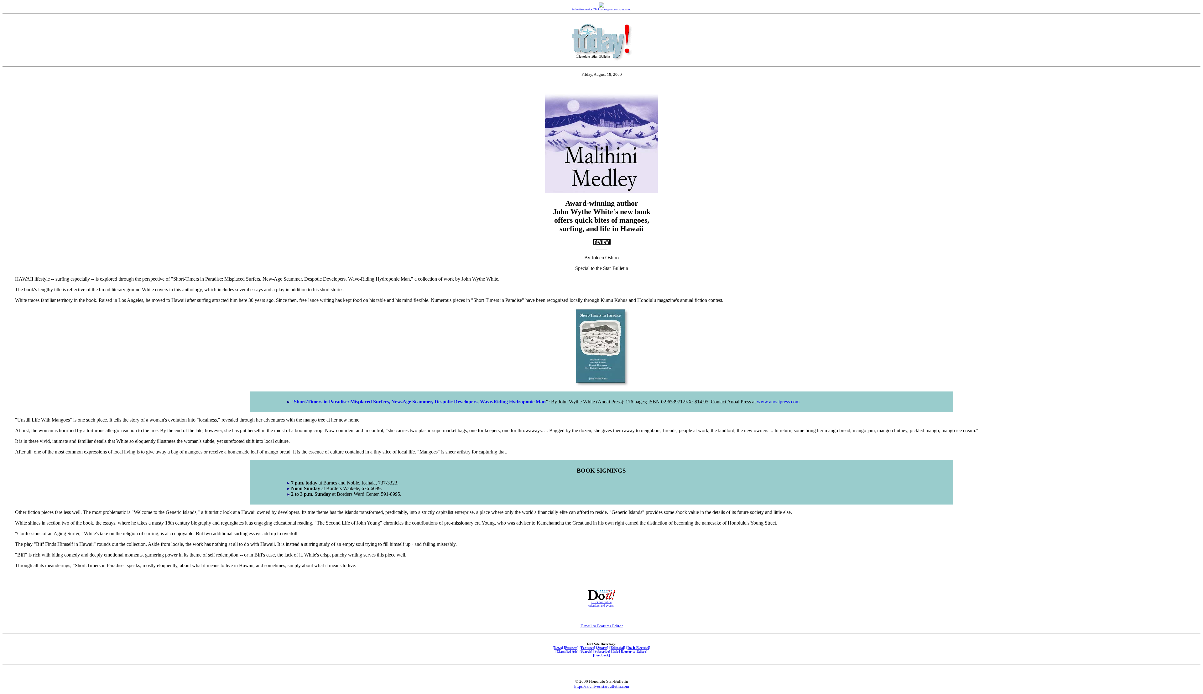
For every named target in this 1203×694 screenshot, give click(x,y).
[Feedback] (601, 655)
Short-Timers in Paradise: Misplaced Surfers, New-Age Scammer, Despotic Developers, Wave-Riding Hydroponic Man (420, 401)
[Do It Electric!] (638, 648)
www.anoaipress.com (778, 401)
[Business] (571, 648)
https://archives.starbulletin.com (601, 686)
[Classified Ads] (567, 651)
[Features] (587, 648)
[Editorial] (617, 648)
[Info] (615, 651)
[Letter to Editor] (634, 651)
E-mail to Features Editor (602, 626)
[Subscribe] (601, 651)
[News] (558, 648)
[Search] (586, 651)
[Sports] (602, 648)
